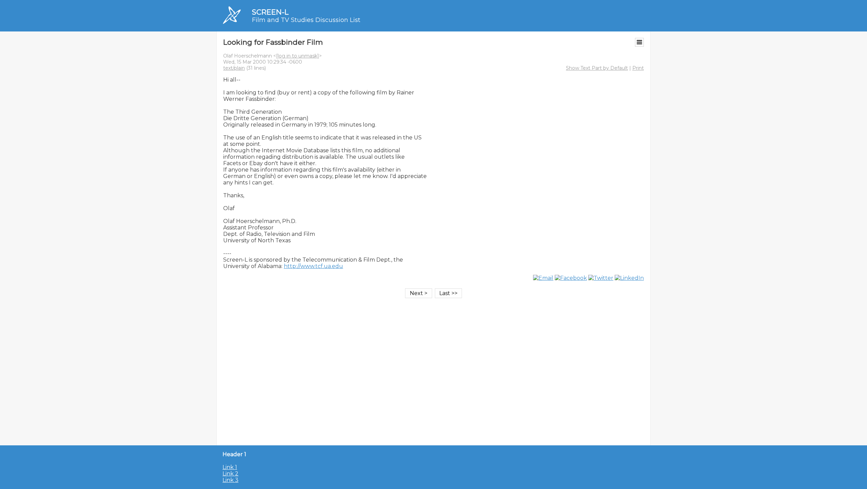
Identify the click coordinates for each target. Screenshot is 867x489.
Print (638, 68)
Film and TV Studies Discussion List (306, 20)
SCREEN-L (270, 12)
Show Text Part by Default (597, 68)
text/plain (234, 68)
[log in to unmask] (297, 56)
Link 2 (230, 473)
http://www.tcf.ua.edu (313, 266)
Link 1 (230, 467)
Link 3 (230, 480)
